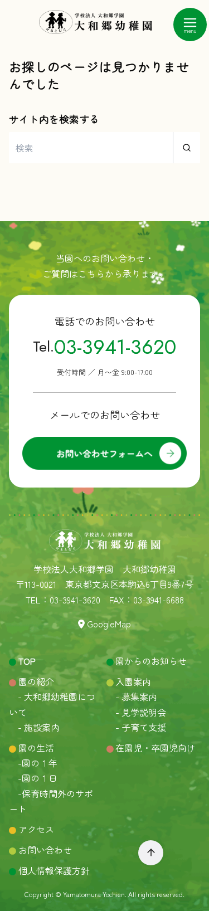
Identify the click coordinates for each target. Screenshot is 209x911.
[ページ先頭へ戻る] (150, 852)
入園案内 (133, 681)
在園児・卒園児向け (155, 747)
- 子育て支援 (136, 727)
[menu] (190, 24)
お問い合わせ (45, 849)
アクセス (36, 829)
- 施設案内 (34, 727)
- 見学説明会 (136, 712)
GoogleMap (109, 623)
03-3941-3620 (115, 346)
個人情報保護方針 (54, 870)
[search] (186, 147)
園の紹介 (35, 681)
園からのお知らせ (151, 661)
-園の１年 (33, 762)
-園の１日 (33, 778)
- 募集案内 (131, 696)
